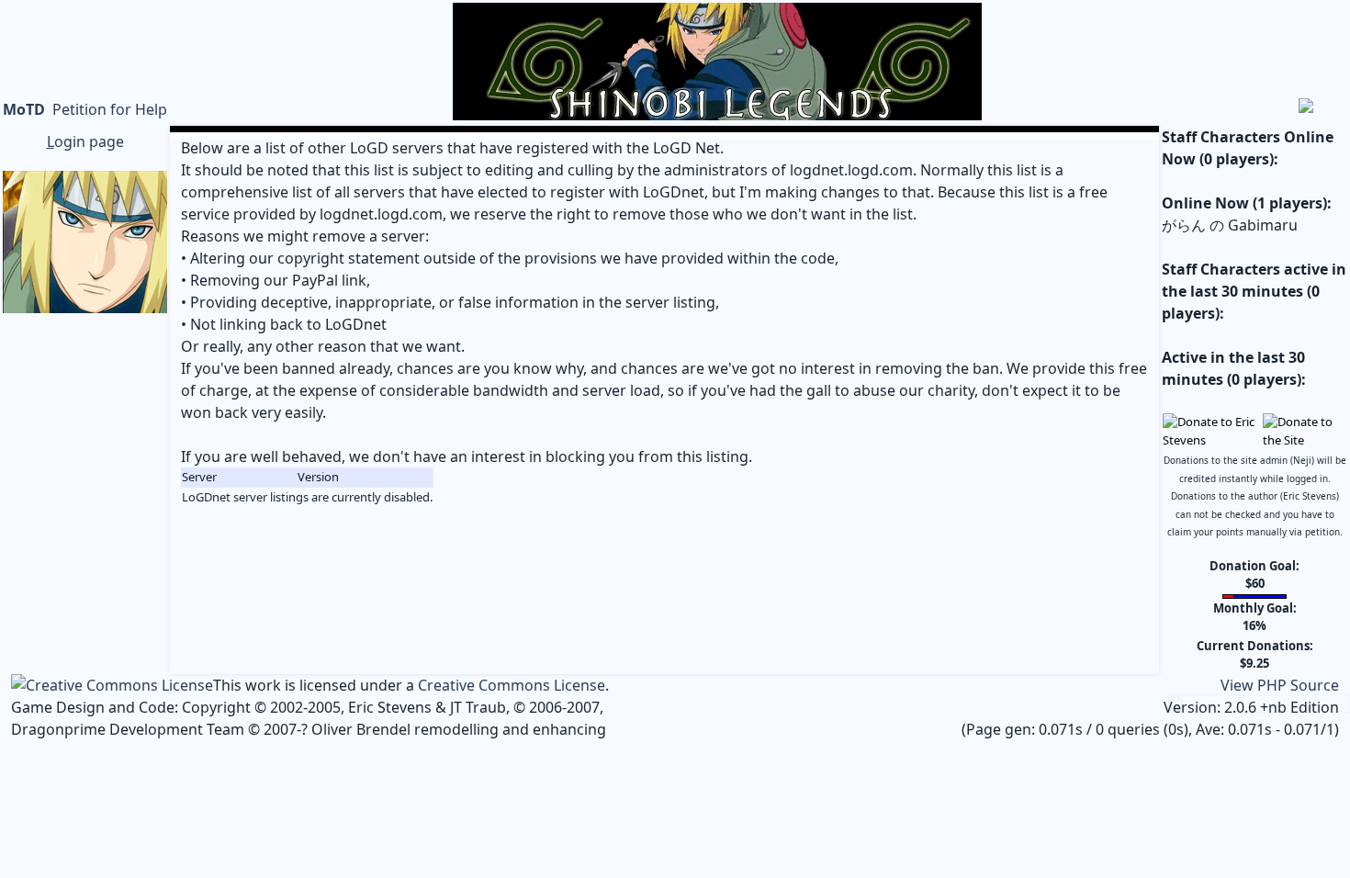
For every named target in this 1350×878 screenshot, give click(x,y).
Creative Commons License (511, 685)
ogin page (85, 141)
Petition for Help (109, 109)
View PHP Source (1280, 685)
